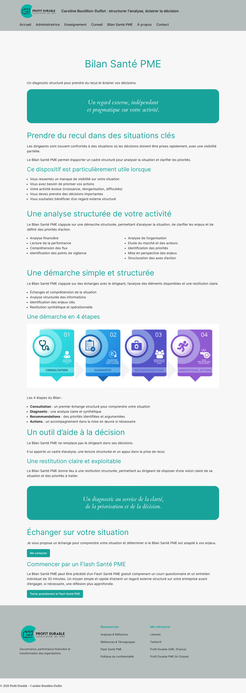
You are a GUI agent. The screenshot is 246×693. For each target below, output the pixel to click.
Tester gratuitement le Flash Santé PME (55, 593)
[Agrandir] (214, 329)
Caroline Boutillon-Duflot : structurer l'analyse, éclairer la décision (120, 11)
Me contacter (38, 553)
